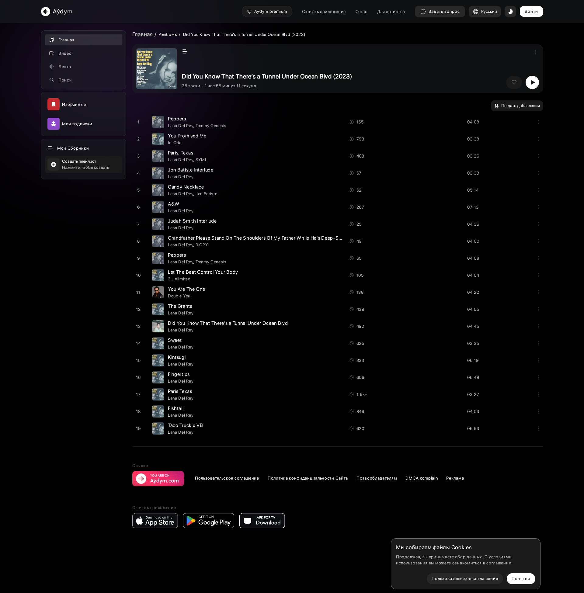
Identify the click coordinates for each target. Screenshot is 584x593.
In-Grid (175, 142)
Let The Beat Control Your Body (203, 272)
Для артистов (391, 11)
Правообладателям (376, 478)
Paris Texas (180, 391)
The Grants (180, 306)
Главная (142, 34)
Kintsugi (177, 357)
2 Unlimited (179, 278)
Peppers (177, 119)
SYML (201, 159)
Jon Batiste (206, 193)
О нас (361, 11)
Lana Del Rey (180, 125)
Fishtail (176, 408)
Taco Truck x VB (185, 425)
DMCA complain (421, 478)
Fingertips (179, 374)
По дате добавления (520, 105)
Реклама (455, 478)
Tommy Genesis (211, 125)
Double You (179, 295)
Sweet (175, 340)
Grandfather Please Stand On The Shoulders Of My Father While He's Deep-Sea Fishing (264, 238)
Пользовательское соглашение (227, 478)
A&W (173, 204)
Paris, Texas (180, 153)
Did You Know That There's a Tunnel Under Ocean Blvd (228, 323)
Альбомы (168, 34)
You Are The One (186, 289)
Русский (489, 11)
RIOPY (202, 244)
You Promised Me (187, 136)
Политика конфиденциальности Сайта (308, 478)
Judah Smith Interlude (192, 221)
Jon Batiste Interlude (191, 170)
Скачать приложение (324, 11)
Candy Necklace (186, 187)
